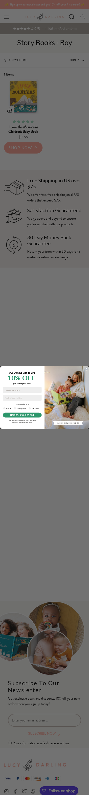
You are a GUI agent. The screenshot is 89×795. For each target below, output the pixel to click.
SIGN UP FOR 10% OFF (22, 415)
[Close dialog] (86, 368)
